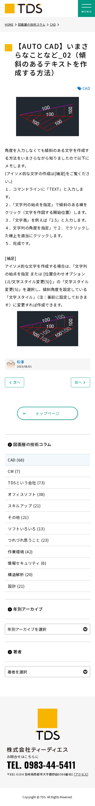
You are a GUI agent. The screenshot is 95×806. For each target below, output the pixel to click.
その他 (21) (18, 517)
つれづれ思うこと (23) (28, 540)
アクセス (81, 774)
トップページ (48, 413)
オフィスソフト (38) (26, 494)
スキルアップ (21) (24, 506)
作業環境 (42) (20, 552)
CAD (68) (16, 460)
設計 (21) (16, 586)
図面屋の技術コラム (32, 24)
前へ (78, 382)
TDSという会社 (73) (26, 482)
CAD (53, 24)
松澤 (20, 361)
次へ (16, 382)
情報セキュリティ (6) (27, 563)
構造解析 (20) (20, 574)
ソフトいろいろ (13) (26, 529)
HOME (9, 24)
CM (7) (14, 471)
